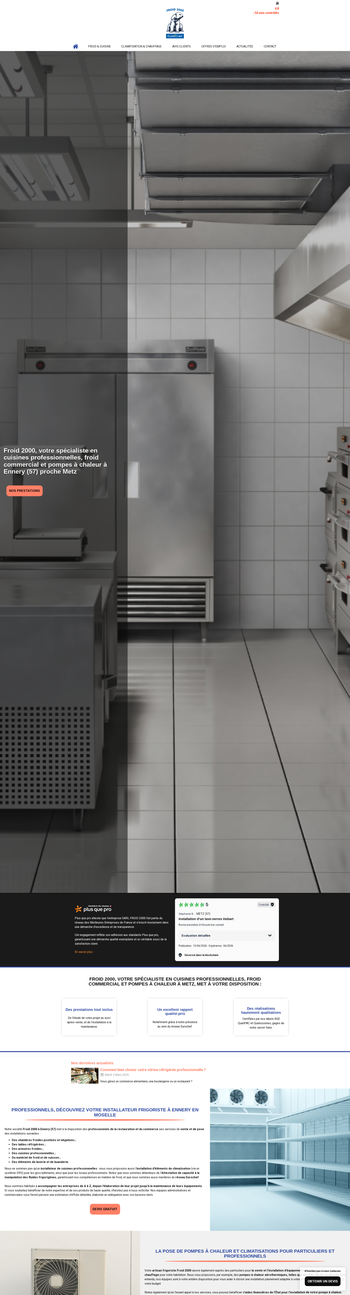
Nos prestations (24, 491)
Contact (270, 46)
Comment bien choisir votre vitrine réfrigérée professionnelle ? (153, 1070)
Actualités (244, 46)
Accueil (75, 46)
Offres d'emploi (213, 46)
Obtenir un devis (323, 1281)
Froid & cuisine (99, 46)
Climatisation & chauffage (141, 46)
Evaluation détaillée (196, 935)
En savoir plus (84, 952)
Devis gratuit (105, 1209)
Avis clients (181, 46)
